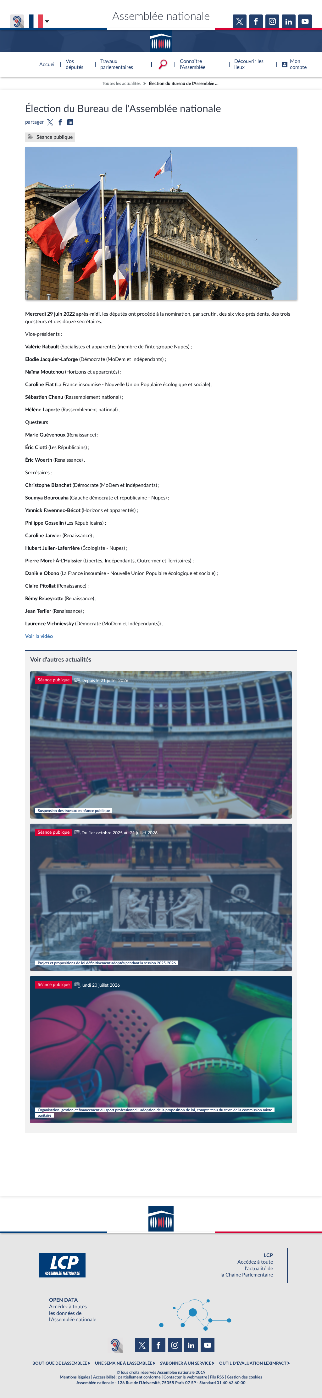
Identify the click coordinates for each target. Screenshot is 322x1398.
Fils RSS (217, 1377)
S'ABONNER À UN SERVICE (185, 1363)
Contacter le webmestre (185, 1377)
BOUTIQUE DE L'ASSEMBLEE (59, 1363)
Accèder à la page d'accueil (161, 38)
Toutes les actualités (122, 83)
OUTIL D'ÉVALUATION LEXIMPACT (252, 1363)
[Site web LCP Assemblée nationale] (161, 1265)
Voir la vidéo (39, 636)
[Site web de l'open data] (161, 1310)
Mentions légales (75, 1377)
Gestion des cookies (244, 1377)
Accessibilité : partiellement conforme (127, 1377)
